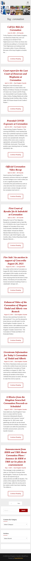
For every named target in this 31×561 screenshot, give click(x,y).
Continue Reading (15, 59)
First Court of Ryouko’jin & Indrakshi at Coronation (15, 211)
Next (19, 503)
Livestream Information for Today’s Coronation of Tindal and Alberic (15, 355)
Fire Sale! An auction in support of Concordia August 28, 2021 (15, 260)
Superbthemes (18, 558)
